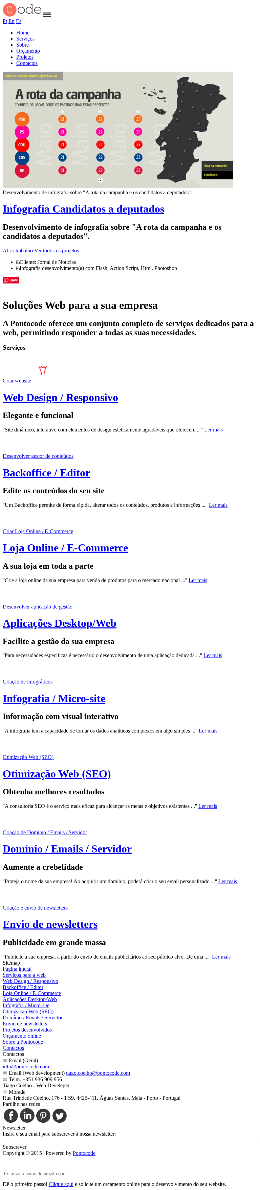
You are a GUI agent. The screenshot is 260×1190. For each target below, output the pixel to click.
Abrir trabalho (18, 250)
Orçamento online (22, 1036)
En (11, 21)
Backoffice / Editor (46, 473)
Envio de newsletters (50, 924)
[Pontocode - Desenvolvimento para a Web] (22, 15)
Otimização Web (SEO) (57, 774)
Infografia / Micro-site (54, 698)
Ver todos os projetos (56, 250)
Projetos (25, 57)
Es (18, 21)
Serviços (25, 39)
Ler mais (213, 429)
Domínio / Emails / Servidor (67, 849)
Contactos (27, 63)
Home (22, 32)
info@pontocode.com (26, 1066)
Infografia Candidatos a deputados (83, 209)
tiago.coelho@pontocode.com (98, 1073)
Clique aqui (61, 1184)
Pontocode (84, 1153)
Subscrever (14, 1147)
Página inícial (17, 969)
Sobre (22, 45)
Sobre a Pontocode (23, 1042)
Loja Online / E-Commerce (65, 548)
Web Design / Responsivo (60, 397)
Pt (5, 21)
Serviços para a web (24, 975)
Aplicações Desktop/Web (59, 623)
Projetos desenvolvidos (27, 1030)
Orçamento (28, 51)
